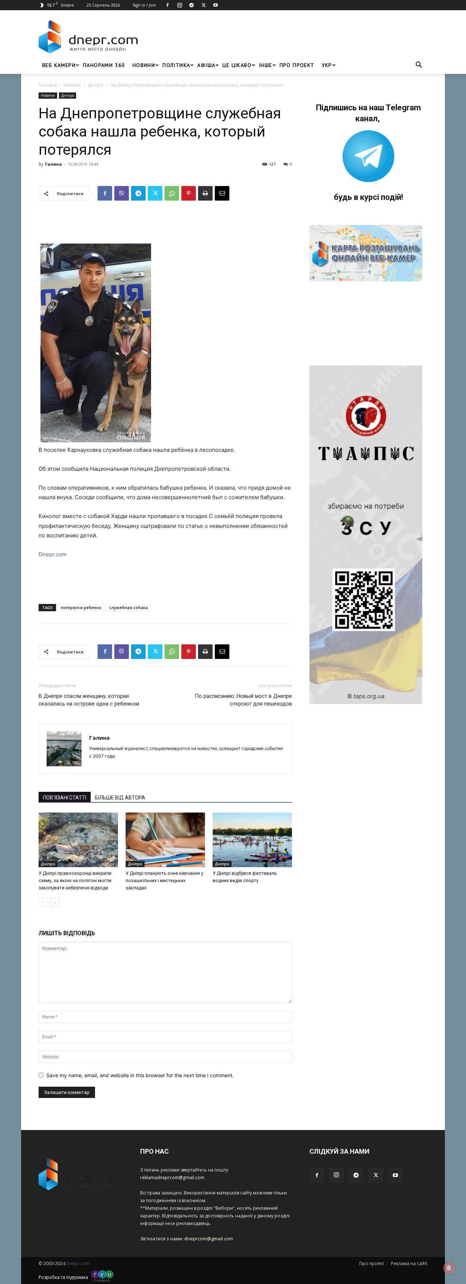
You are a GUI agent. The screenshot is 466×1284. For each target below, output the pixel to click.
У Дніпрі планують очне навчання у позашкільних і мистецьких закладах (164, 880)
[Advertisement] (284, 36)
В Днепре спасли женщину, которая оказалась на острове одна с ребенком (89, 700)
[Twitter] (203, 5)
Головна (48, 85)
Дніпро (95, 85)
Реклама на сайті (409, 1263)
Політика (176, 65)
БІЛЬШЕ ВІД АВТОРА (120, 798)
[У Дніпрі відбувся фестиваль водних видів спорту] (252, 840)
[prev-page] (43, 902)
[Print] (205, 193)
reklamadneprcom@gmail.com (172, 1177)
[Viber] (121, 193)
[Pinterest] (188, 193)
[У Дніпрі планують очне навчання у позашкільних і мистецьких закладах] (165, 840)
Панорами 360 (104, 65)
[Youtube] (215, 5)
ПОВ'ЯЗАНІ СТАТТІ (64, 798)
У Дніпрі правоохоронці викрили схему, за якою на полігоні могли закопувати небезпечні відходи (75, 880)
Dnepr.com (53, 554)
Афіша (206, 65)
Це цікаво (237, 65)
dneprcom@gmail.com (208, 1238)
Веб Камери (59, 65)
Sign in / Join (144, 5)
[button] (418, 65)
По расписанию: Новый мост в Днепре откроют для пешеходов (243, 700)
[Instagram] (179, 5)
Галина (53, 164)
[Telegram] (191, 5)
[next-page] (54, 902)
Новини (144, 65)
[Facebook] (167, 5)
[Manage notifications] (449, 1268)
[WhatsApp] (172, 193)
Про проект (297, 65)
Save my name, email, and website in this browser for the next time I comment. (140, 1075)
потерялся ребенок (81, 607)
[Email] (222, 193)
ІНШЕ (265, 65)
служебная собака (128, 607)
